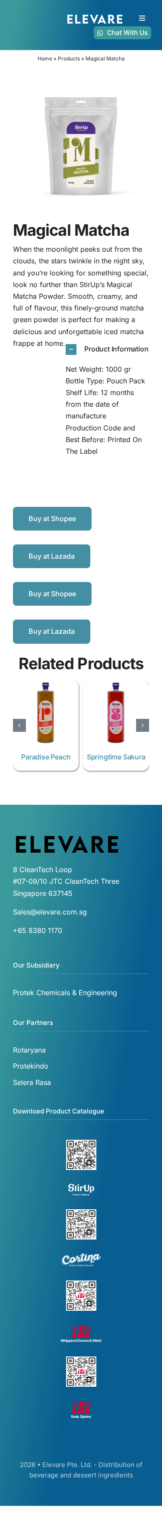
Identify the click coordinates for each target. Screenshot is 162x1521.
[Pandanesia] (116, 684)
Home (45, 58)
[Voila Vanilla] (46, 684)
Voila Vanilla (46, 757)
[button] (108, 349)
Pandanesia (116, 757)
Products (69, 58)
